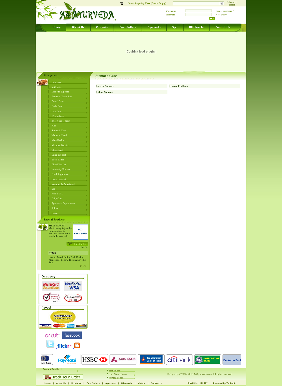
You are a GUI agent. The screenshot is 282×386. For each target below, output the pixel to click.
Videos (141, 383)
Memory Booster (60, 145)
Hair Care (56, 82)
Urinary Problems (178, 86)
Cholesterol (57, 150)
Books (55, 213)
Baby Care (57, 198)
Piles (54, 125)
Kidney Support (104, 92)
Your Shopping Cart (139, 3)
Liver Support (59, 154)
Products (76, 383)
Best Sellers (114, 370)
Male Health (58, 140)
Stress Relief (58, 159)
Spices (55, 208)
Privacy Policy (116, 377)
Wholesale (126, 383)
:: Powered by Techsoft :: (224, 383)
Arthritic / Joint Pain (62, 96)
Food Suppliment (60, 174)
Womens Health (59, 135)
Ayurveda (110, 383)
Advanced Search (232, 3)
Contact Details (51, 369)
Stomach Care (59, 130)
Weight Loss (58, 116)
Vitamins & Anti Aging (63, 184)
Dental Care (57, 101)
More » (84, 265)
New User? (221, 14)
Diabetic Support (60, 91)
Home (48, 383)
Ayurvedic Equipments (63, 203)
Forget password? (225, 10)
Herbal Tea (57, 193)
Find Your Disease (118, 374)
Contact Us (157, 383)
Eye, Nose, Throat (61, 120)
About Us (61, 383)
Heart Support (59, 179)
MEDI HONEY (57, 225)
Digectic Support (105, 86)
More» (85, 247)
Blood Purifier (59, 164)
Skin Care (56, 86)
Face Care (56, 111)
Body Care (57, 106)
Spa (53, 188)
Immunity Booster (61, 169)
